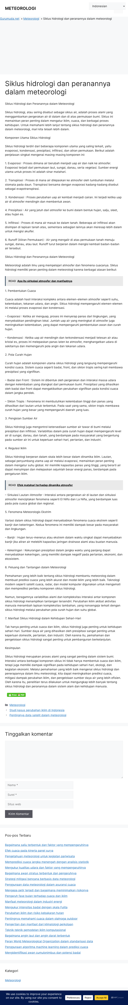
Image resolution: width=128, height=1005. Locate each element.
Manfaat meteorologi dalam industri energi (33, 901)
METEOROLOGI (20, 8)
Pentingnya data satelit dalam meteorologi (38, 715)
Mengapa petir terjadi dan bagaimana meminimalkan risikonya (46, 890)
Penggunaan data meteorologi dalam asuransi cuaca (40, 884)
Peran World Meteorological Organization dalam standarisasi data (49, 941)
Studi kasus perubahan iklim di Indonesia (37, 710)
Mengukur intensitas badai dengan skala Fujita (36, 907)
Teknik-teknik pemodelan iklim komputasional (35, 930)
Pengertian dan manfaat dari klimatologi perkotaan (39, 924)
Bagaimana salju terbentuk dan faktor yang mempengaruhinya (46, 845)
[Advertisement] (64, 46)
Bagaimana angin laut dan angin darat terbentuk (37, 935)
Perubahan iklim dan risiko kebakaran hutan (34, 913)
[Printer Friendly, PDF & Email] (16, 695)
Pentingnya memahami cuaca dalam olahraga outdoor (41, 918)
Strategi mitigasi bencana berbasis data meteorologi (40, 879)
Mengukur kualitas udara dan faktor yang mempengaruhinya (45, 867)
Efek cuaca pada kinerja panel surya (29, 850)
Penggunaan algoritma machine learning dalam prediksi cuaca (46, 947)
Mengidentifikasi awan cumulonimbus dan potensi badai (43, 952)
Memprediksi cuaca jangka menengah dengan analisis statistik (47, 862)
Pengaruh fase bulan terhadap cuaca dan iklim (36, 896)
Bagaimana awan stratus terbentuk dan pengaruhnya (40, 873)
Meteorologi (17, 705)
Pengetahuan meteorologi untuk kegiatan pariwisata (40, 856)
